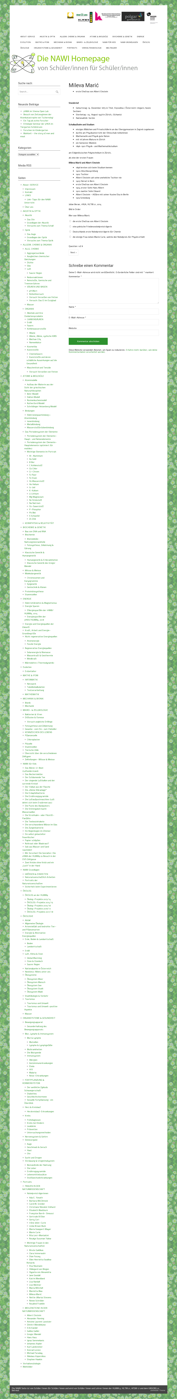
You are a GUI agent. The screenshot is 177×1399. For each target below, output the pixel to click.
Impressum (30, 189)
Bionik (28, 702)
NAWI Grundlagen (129, 42)
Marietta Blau (35, 1291)
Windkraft (32, 658)
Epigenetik (32, 584)
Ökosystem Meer (35, 979)
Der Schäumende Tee (35, 777)
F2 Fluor (33, 474)
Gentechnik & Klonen (36, 587)
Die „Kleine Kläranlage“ (36, 790)
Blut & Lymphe (34, 1038)
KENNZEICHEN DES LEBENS (38, 732)
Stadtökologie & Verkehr (36, 996)
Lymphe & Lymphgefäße (40, 1045)
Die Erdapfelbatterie (35, 793)
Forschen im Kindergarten (35, 130)
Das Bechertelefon (34, 774)
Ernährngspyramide (36, 1171)
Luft (29, 269)
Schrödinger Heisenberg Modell (41, 406)
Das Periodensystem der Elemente (41, 431)
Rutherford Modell (35, 403)
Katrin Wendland (37, 1278)
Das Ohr (31, 219)
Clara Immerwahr (37, 1253)
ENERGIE (140, 36)
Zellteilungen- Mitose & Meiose (40, 759)
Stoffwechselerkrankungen (39, 1177)
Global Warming (34, 958)
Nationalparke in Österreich (38, 968)
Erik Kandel (32, 1328)
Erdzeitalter (30, 671)
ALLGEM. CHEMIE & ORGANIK (72, 36)
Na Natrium (34, 503)
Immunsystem (33, 1055)
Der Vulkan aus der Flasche (37, 787)
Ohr (29, 1153)
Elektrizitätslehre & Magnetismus (41, 603)
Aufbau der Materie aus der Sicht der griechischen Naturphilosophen (38, 387)
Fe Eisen (33, 478)
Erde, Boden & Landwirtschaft (39, 939)
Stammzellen (31, 594)
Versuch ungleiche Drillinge (39, 721)
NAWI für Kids (109, 42)
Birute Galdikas (36, 1250)
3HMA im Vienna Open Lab (36, 111)
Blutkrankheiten (34, 1049)
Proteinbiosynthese (34, 591)
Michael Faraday (34, 1353)
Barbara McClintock (38, 1200)
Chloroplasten (33, 739)
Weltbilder (111, 48)
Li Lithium (34, 493)
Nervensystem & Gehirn (36, 1136)
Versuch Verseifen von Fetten (43, 297)
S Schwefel (34, 515)
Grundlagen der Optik (37, 237)
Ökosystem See (34, 985)
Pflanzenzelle (31, 735)
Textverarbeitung (35, 690)
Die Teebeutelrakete (34, 821)
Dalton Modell (33, 397)
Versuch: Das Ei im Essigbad (42, 300)
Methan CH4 (35, 339)
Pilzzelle (28, 743)
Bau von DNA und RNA (35, 531)
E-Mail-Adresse (77, 318)
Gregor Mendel (34, 1334)
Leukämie (31, 1126)
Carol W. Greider (37, 1204)
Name (72, 307)
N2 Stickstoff (35, 500)
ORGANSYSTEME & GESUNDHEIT (48, 48)
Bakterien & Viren (33, 714)
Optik (27, 230)
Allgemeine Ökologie (34, 923)
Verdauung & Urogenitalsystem (39, 1161)
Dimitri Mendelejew (36, 1324)
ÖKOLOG (146, 42)
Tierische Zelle (32, 750)
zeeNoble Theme (157, 1390)
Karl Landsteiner (35, 1346)
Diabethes (32, 1093)
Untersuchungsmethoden (39, 1132)
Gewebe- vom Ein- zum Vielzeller (41, 729)
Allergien (33, 1060)
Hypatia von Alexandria (40, 1272)
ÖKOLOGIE (24, 48)
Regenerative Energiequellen (38, 648)
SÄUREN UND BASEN (37, 286)
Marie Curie (34, 1232)
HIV (31, 1069)
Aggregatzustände (35, 253)
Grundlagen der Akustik (38, 222)
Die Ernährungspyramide (36, 796)
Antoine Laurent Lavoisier (39, 1321)
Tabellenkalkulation (36, 687)
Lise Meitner (35, 1285)
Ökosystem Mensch (36, 982)
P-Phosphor (35, 509)
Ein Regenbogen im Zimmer (38, 831)
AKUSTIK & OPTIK (47, 36)
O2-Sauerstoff (36, 506)
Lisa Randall (34, 1281)
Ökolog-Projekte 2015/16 (39, 905)
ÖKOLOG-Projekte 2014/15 (40, 902)
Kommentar (75, 277)
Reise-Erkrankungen (38, 1075)
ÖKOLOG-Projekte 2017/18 (40, 911)
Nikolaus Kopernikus (36, 1356)
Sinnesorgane (31, 1140)
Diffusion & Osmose (34, 717)
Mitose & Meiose (33, 570)
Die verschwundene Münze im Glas (41, 824)
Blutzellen (33, 1042)
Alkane (32, 333)
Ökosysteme (31, 975)
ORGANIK (29, 309)
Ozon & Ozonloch (35, 961)
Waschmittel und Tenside (39, 367)
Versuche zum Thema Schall (40, 225)
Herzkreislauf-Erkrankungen (40, 1111)
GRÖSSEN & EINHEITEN (36, 874)
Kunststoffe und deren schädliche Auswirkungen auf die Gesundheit (42, 360)
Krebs (28, 1115)
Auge (29, 1144)
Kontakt (28, 192)
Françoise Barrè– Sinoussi (41, 1213)
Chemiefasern (35, 354)
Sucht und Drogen (33, 1157)
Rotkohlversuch (36, 294)
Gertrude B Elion (37, 1216)
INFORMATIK (31, 679)
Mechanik (29, 706)
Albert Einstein (34, 1315)
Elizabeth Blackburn (38, 1210)
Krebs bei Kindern (35, 1123)
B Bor (32, 462)
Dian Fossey (34, 1256)
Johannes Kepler (34, 1343)
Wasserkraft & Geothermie (40, 655)
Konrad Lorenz (34, 1350)
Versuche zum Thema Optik (40, 240)
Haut (29, 1150)
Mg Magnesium (36, 497)
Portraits (72, 48)
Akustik (28, 215)
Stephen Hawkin (34, 1359)
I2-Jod (32, 487)
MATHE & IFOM (42, 42)
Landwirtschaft (34, 946)
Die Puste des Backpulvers (37, 805)
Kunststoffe (33, 349)
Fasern (30, 325)
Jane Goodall (34, 1275)
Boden (30, 943)
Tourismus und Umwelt (38, 1003)
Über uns (29, 207)
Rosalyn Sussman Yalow (40, 1238)
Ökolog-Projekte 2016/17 (39, 908)
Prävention (32, 1129)
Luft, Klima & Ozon (34, 954)
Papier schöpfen (32, 840)
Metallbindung (33, 424)
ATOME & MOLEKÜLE (99, 36)
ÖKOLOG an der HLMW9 (36, 895)
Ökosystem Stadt (35, 988)
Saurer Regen (35, 273)
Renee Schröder (36, 1300)
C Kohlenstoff (35, 465)
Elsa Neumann (35, 1266)
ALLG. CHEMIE (32, 249)
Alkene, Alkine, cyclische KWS (43, 336)
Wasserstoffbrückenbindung (40, 427)
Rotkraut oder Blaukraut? (37, 843)
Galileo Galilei (33, 1331)
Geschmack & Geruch (37, 1147)
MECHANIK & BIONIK (63, 42)
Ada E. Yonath (36, 1197)
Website (73, 328)
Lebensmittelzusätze (37, 1174)
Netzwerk (31, 683)
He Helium (34, 484)
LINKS (28, 195)
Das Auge (31, 234)
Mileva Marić (35, 1294)
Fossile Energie (34, 644)
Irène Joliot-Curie (37, 1222)
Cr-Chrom (34, 471)
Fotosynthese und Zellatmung (39, 726)
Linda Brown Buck (37, 1226)
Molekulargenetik (33, 573)
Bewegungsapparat (34, 1022)
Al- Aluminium (36, 455)
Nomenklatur (35, 342)
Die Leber (31, 1168)
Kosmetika (32, 346)
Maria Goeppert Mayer (40, 1229)
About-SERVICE (27, 36)
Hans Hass (32, 1337)
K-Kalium (33, 490)
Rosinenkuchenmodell (37, 400)
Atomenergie (33, 640)
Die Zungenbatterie (34, 827)
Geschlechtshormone (37, 1096)
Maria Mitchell (36, 1288)
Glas (29, 265)
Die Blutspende (34, 1052)
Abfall (27, 920)
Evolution (25, 42)
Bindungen (30, 410)
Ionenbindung (33, 421)
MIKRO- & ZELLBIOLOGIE (87, 42)
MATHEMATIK (32, 694)
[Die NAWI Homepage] (88, 29)
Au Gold (32, 459)
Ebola (31, 1066)
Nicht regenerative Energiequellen (41, 636)
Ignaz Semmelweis (35, 1340)
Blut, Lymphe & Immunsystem (39, 1033)
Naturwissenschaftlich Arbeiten (40, 877)
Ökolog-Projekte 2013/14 (39, 899)
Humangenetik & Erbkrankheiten (42, 560)
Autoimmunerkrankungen (41, 1063)
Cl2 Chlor (33, 468)
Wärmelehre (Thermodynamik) (39, 662)
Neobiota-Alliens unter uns (37, 971)
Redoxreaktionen (35, 277)
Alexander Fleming (35, 1318)
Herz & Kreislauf (33, 1107)
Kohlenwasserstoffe (36, 328)
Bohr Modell (32, 394)
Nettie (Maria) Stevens (40, 1297)
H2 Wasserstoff (36, 481)
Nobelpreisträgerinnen (37, 1193)
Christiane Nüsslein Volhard (42, 1207)
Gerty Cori (34, 1219)
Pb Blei (32, 512)
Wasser (30, 304)
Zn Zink (32, 519)
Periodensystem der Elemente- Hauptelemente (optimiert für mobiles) (40, 445)
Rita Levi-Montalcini (39, 1235)
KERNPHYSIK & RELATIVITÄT (39, 523)
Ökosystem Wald (35, 991)
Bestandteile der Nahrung (39, 1165)
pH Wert (33, 291)
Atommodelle (31, 380)
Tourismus (30, 999)
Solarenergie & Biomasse (38, 652)
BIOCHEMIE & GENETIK (122, 36)
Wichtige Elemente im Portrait (41, 451)
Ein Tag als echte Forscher (35, 120)
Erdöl (29, 322)
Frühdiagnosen (34, 1120)
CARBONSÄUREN (35, 319)
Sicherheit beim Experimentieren (41, 886)
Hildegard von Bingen (39, 1269)
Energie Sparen (32, 606)
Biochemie (30, 534)
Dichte (30, 262)
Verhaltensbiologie (91, 48)
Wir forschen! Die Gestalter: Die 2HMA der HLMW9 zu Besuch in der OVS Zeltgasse (39, 856)
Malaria (32, 1072)
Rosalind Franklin (37, 1303)
